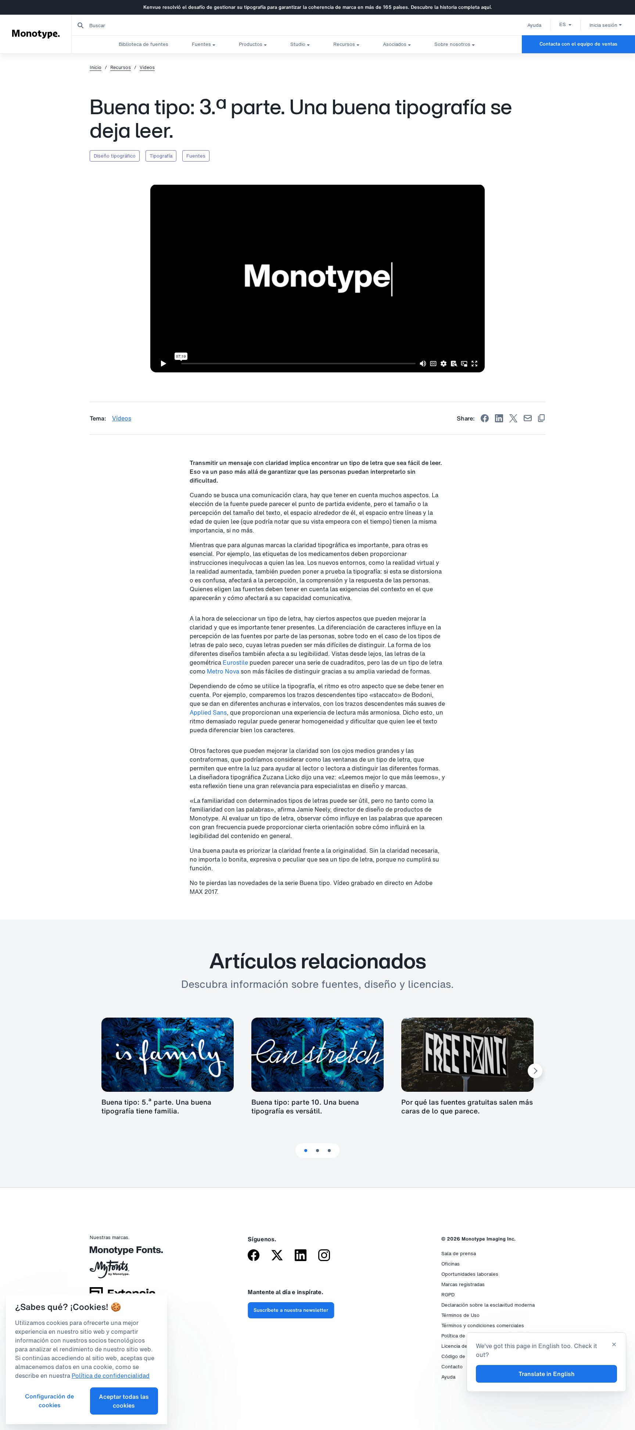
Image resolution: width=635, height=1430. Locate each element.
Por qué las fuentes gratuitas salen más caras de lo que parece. (467, 1106)
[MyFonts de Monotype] (122, 1271)
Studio (297, 44)
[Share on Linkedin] (499, 418)
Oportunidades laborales (469, 1274)
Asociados (394, 44)
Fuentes (201, 44)
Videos (147, 68)
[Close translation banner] (614, 1345)
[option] (565, 24)
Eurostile (235, 662)
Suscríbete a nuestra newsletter (291, 1310)
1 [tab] (305, 1150)
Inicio (95, 68)
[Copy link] (541, 418)
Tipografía (161, 155)
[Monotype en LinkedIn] (300, 1256)
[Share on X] (513, 418)
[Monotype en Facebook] (253, 1256)
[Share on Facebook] (485, 418)
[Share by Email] (528, 418)
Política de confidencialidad (111, 1375)
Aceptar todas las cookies (124, 1401)
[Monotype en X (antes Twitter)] (277, 1256)
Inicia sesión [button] (603, 25)
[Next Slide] (535, 1071)
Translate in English (547, 1373)
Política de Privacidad (465, 1335)
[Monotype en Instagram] (324, 1256)
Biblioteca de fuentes (143, 44)
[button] (565, 24)
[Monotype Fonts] (122, 1253)
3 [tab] (329, 1150)
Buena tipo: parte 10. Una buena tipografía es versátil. (305, 1106)
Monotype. (36, 34)
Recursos (344, 44)
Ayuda (534, 25)
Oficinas (450, 1263)
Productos (250, 44)
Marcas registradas (463, 1284)
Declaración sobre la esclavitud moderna (488, 1304)
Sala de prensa (458, 1253)
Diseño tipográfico (115, 155)
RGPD (448, 1294)
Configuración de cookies (49, 1400)
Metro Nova (223, 671)
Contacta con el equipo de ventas (578, 43)
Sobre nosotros (452, 44)
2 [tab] (317, 1150)
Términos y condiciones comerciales (482, 1325)
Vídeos (121, 418)
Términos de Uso (460, 1315)
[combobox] (147, 25)
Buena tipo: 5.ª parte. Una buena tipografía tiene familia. (156, 1106)
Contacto (452, 1366)
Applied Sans (208, 712)
